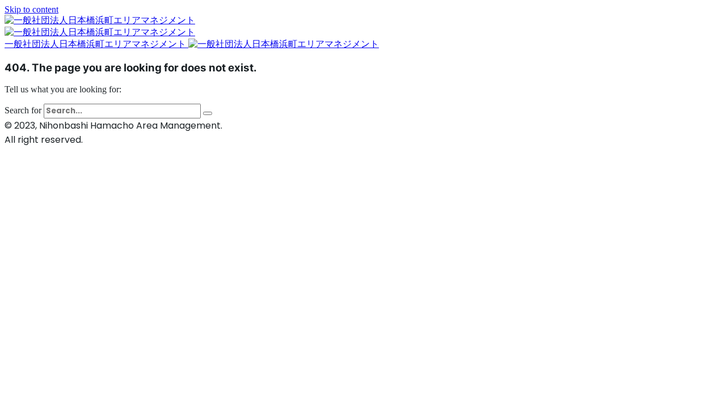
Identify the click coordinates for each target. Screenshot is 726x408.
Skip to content (31, 9)
